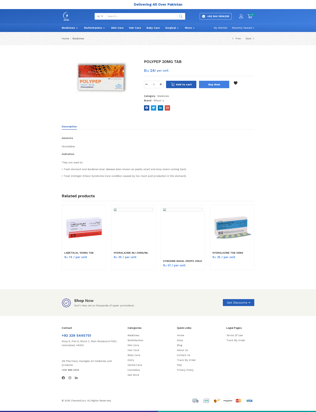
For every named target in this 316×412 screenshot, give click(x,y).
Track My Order (186, 360)
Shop (180, 340)
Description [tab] (69, 126)
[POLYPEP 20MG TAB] (146, 108)
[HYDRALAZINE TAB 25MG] (232, 227)
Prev (238, 38)
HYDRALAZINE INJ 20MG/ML (131, 252)
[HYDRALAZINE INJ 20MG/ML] (133, 227)
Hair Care (135, 27)
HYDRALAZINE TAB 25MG (227, 252)
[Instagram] (69, 377)
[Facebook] (63, 377)
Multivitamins (93, 27)
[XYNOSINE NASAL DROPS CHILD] (182, 231)
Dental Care (135, 365)
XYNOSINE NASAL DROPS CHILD (182, 261)
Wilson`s (158, 100)
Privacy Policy (185, 369)
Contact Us (183, 355)
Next (248, 38)
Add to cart (184, 84)
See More (133, 374)
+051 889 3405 (70, 369)
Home (65, 38)
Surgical (171, 27)
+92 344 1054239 (218, 16)
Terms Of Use (234, 335)
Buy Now (214, 84)
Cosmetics (134, 369)
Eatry (131, 360)
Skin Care (117, 27)
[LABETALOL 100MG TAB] (84, 227)
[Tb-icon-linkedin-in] (76, 377)
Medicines (69, 27)
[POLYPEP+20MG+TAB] (153, 108)
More (189, 27)
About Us (182, 350)
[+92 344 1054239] (203, 16)
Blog (179, 345)
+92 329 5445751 (76, 335)
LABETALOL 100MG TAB (78, 252)
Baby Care (153, 27)
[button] (100, 16)
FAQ (179, 365)
